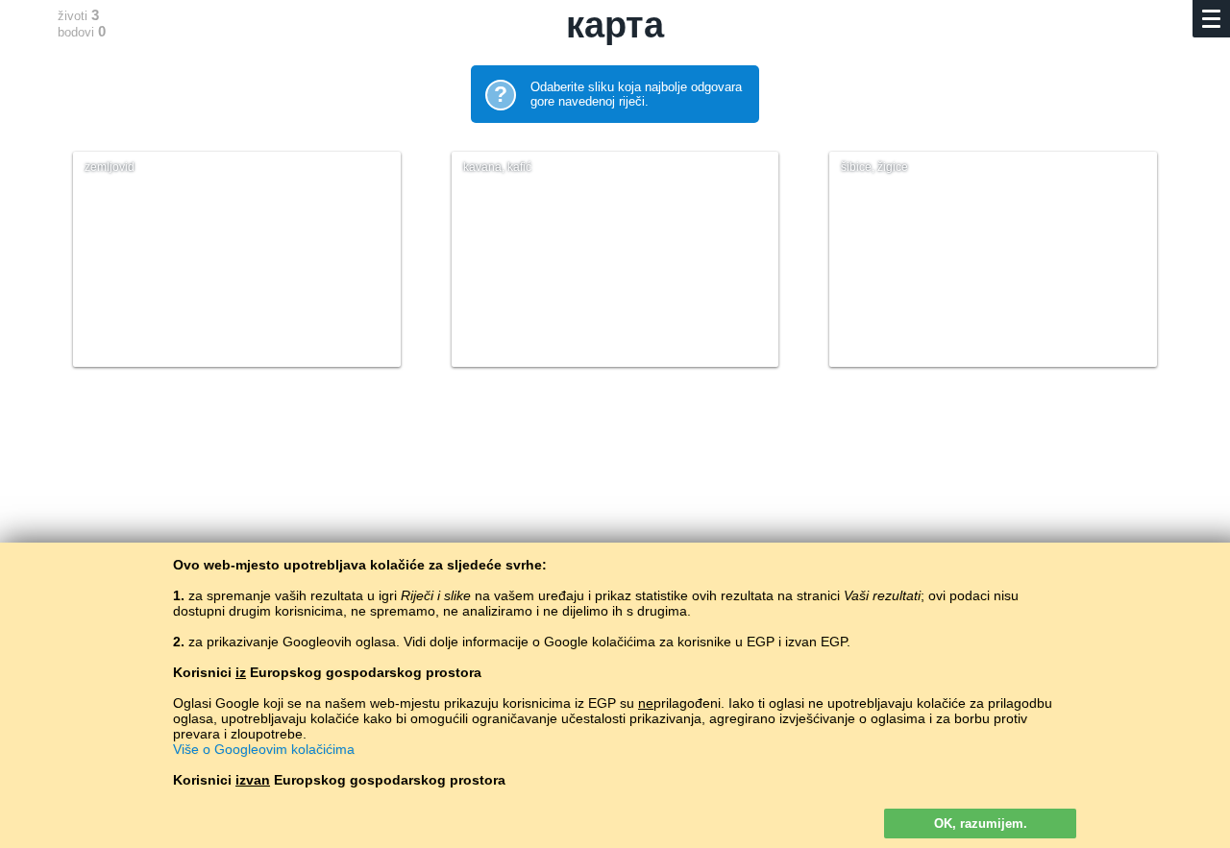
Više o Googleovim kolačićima (264, 749)
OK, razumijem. (980, 823)
